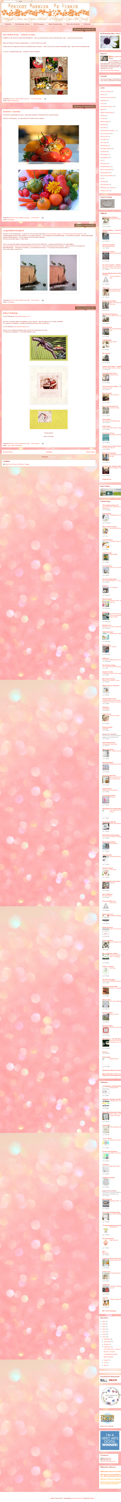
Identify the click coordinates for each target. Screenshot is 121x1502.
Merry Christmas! (114, 394)
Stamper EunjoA (107, 868)
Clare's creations (107, 940)
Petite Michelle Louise (109, 373)
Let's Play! (112, 968)
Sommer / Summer (11, 111)
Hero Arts (103, 127)
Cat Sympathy (114, 587)
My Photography (39, 24)
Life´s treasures (105, 133)
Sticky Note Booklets (73, 24)
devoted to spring (107, 388)
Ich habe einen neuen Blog (109, 744)
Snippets (105, 586)
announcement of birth (107, 97)
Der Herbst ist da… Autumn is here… (20, 34)
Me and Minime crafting (110, 953)
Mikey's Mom (106, 645)
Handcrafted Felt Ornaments (110, 790)
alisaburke (105, 612)
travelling (103, 181)
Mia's (104, 1251)
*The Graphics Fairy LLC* (110, 505)
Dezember (107, 1339)
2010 (104, 1337)
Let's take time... (107, 566)
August (106, 1360)
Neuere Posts (7, 452)
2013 (104, 1329)
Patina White (106, 419)
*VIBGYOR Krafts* (108, 632)
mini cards (103, 142)
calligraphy (103, 100)
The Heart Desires (108, 1238)
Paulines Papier (107, 727)
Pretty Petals (106, 426)
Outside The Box (107, 672)
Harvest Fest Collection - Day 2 (111, 680)
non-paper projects (106, 148)
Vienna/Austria (104, 184)
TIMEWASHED (106, 340)
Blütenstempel (107, 599)
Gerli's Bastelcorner (108, 742)
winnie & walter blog (109, 775)
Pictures (105, 1052)
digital (12, 445)
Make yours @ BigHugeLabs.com (108, 1461)
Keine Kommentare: (36, 98)
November (107, 1341)
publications (103, 163)
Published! (87, 24)
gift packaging (104, 121)
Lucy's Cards (106, 714)
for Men (102, 118)
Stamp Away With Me (109, 822)
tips (101, 178)
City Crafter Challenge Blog (111, 1212)
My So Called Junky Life (110, 406)
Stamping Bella (104, 172)
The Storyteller (107, 855)
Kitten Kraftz (106, 1057)
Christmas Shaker (114, 715)
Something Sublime (108, 245)
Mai (105, 1365)
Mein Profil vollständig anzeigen (109, 70)
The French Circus (108, 433)
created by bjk (107, 553)
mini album (103, 139)
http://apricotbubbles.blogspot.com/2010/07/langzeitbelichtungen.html (64, 234)
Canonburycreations (109, 795)
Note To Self (106, 999)
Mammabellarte (107, 327)
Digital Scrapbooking (55, 24)
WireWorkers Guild (108, 251)
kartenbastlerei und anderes (111, 881)
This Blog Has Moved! (108, 447)
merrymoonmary (77, 1498)
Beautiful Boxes (114, 1058)
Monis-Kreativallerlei (109, 842)
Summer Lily (113, 902)
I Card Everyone (107, 540)
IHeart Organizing (108, 749)
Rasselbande (105, 708)
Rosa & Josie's (107, 393)
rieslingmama (106, 513)
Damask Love (106, 625)
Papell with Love (107, 914)
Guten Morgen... (114, 843)
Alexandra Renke (107, 762)
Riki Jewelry (106, 353)
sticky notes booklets (106, 175)
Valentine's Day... (114, 375)
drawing (102, 115)
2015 (104, 1324)
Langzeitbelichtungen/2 (13, 230)
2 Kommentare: (35, 300)
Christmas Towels (114, 408)
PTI (101, 160)
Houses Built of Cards (109, 526)
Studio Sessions (107, 927)
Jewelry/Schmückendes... (108, 130)
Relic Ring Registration (108, 246)
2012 (104, 1331)
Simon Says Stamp (106, 169)
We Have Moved (106, 895)
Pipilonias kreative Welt (110, 986)
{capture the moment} (109, 734)
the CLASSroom (107, 894)
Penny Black (104, 154)
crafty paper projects (106, 106)
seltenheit (112, 882)
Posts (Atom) (52, 457)
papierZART (106, 1125)
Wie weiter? (105, 1253)
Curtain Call (106, 1271)
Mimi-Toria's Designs (109, 453)
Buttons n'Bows (107, 1012)
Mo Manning (104, 145)
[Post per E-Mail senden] (45, 98)
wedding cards (104, 190)
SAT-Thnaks (113, 869)
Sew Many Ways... (108, 1026)
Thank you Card (114, 1014)
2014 (104, 1326)
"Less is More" (107, 1138)
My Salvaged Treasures (109, 314)
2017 (104, 1321)
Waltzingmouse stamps (107, 187)
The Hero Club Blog (108, 979)
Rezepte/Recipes (105, 166)
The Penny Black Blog (109, 579)
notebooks (103, 151)
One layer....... (114, 797)
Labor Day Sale (114, 1240)
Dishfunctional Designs (110, 217)
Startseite (8, 24)
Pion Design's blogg (108, 665)
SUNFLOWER (113, 554)
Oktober (106, 1344)
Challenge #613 (114, 1087)
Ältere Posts (90, 452)
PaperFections (107, 788)
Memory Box (104, 136)
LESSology (105, 1284)
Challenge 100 (113, 1227)
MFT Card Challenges (109, 1311)
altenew (102, 94)
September (107, 1347)
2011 (104, 1334)
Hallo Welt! (105, 728)
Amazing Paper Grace (109, 698)
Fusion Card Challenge (109, 1151)
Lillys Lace (105, 288)
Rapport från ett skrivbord (110, 685)
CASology (105, 1164)
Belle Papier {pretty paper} (110, 835)
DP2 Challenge (107, 1199)
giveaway (103, 124)
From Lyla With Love (109, 901)
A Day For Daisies (105, 91)
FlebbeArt (105, 707)
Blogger (92, 1498)
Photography (10, 219)
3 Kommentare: (35, 217)
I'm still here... (113, 646)
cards (8, 445)
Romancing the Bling (109, 301)
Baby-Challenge (10, 313)
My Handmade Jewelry (22, 24)
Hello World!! (113, 341)
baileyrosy (105, 658)
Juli (105, 1362)
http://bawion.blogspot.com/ (22, 316)
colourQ (105, 1298)
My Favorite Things (108, 679)
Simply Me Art (106, 479)
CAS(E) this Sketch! (108, 1177)
